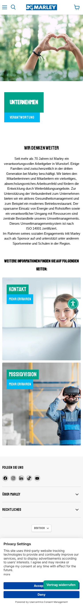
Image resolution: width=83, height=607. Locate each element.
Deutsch (39, 528)
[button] (73, 303)
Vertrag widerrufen (60, 585)
